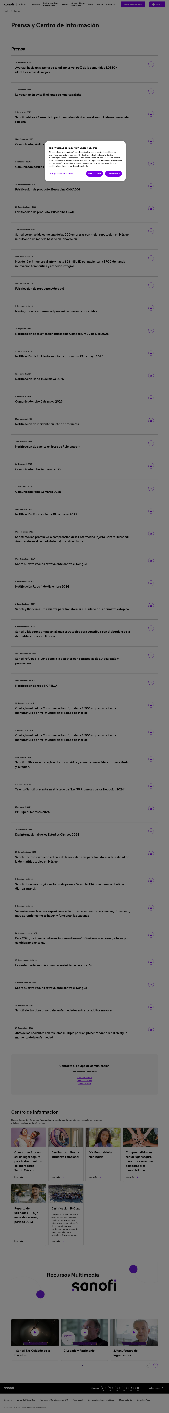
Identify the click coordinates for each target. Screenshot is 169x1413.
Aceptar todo (113, 174)
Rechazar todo (94, 174)
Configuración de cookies (61, 173)
